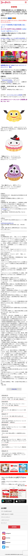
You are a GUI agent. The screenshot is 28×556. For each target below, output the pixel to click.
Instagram (8, 533)
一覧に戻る (14, 389)
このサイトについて (5, 520)
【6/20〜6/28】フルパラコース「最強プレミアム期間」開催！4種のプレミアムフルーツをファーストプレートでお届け (14, 441)
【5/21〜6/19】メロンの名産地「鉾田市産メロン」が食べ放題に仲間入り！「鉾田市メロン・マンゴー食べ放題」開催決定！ (14, 455)
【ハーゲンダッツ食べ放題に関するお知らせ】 (13, 416)
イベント (9, 18)
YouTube (8, 538)
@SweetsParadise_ (7, 80)
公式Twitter (4, 208)
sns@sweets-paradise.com (7, 223)
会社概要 (3, 508)
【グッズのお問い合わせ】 (6, 511)
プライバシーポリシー (5, 517)
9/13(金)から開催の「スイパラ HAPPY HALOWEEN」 (13, 38)
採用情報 (14, 527)
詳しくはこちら (21, 485)
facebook (8, 542)
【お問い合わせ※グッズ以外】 (7, 514)
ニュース (14, 18)
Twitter (7, 547)
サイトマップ (3, 523)
